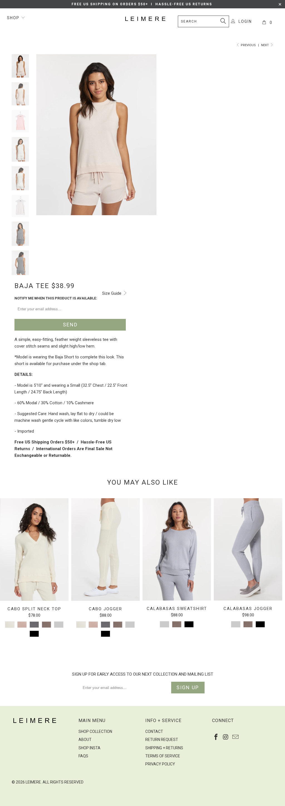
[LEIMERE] (145, 18)
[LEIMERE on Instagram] (226, 737)
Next (265, 45)
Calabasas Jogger (248, 549)
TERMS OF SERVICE (162, 756)
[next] (150, 139)
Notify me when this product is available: (55, 298)
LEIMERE (33, 782)
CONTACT (154, 731)
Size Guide (112, 293)
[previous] (42, 139)
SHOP (14, 18)
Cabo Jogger (105, 549)
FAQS (83, 756)
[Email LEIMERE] (235, 737)
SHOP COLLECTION (95, 731)
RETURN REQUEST (161, 739)
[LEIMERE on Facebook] (216, 737)
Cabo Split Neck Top (34, 549)
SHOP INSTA (89, 748)
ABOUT (85, 739)
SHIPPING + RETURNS (164, 748)
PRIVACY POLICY (160, 764)
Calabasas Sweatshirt (176, 549)
